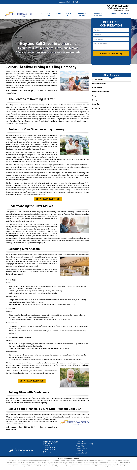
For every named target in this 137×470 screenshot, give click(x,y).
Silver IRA (68, 15)
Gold (41, 14)
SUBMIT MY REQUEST (110, 54)
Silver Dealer (97, 79)
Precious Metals (82, 15)
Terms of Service (81, 448)
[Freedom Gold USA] (20, 447)
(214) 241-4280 (119, 6)
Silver (58, 14)
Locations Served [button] (81, 453)
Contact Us (125, 14)
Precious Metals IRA (98, 15)
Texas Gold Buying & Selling (84, 443)
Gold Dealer (97, 88)
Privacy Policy (80, 446)
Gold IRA (49, 15)
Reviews (112, 14)
